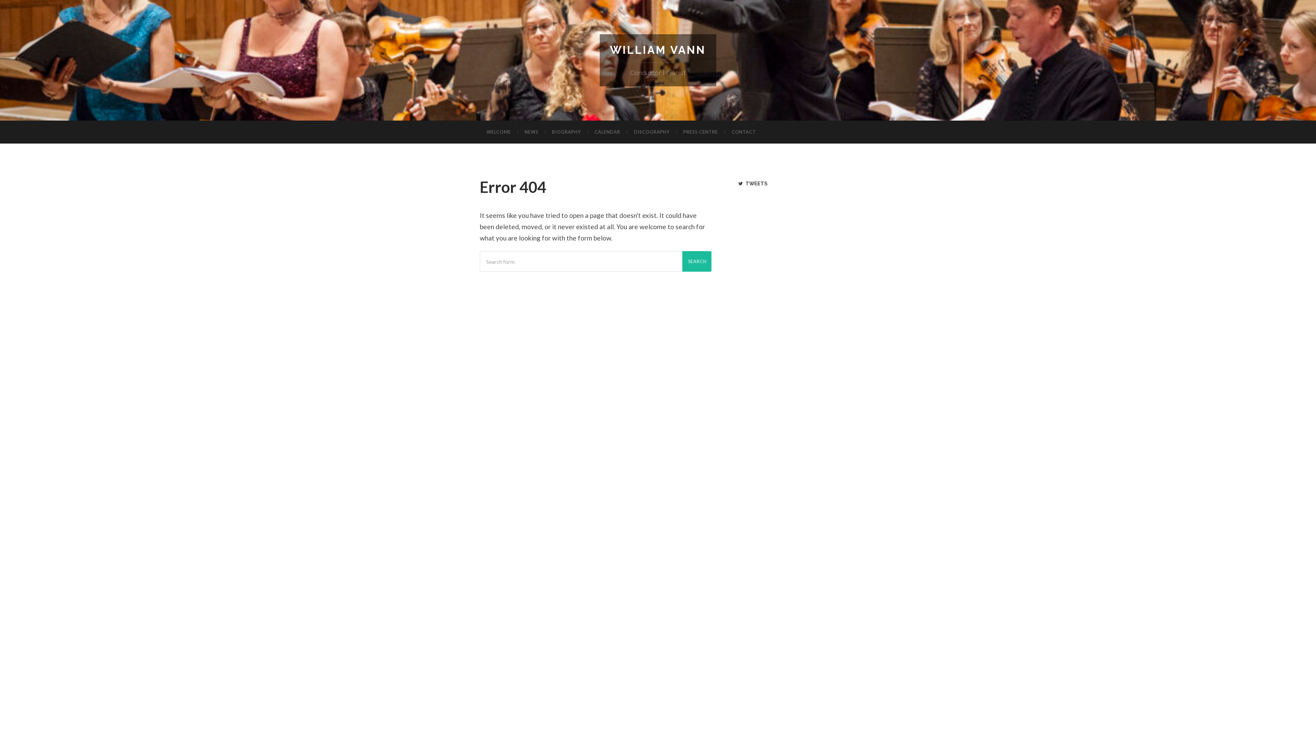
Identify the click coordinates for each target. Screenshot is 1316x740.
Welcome (499, 132)
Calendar (607, 132)
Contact (744, 132)
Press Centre (700, 132)
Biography (566, 132)
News (531, 132)
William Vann (658, 50)
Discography (652, 132)
